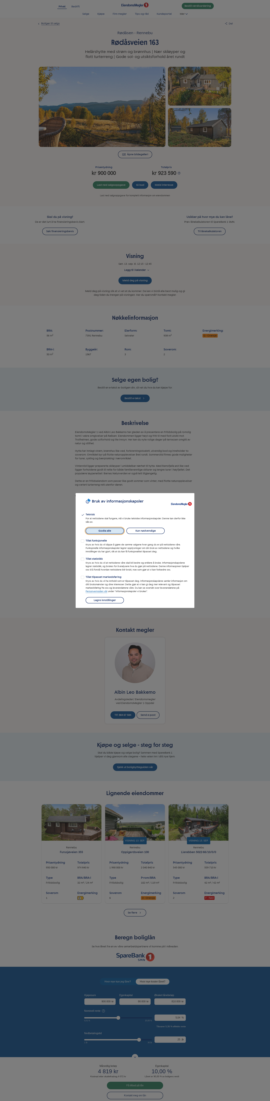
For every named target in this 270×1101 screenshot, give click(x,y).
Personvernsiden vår (96, 591)
